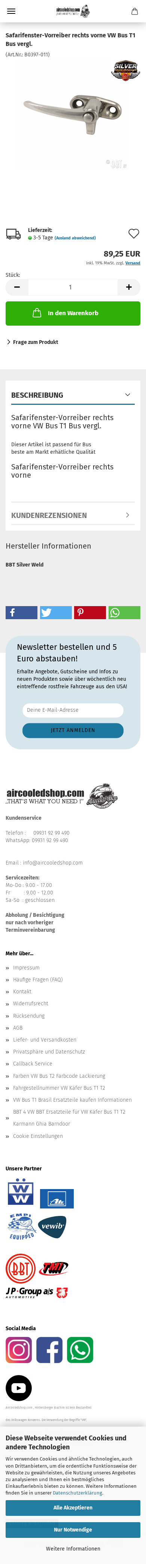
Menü (11, 11)
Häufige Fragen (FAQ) (38, 980)
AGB (17, 1028)
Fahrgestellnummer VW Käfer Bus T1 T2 (59, 1088)
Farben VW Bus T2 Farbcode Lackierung (59, 1076)
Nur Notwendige (73, 1530)
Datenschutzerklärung (77, 1493)
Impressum (26, 968)
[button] (17, 287)
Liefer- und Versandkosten (44, 1040)
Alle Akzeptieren (73, 1508)
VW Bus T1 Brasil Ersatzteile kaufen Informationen (72, 1100)
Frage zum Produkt (35, 342)
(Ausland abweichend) (75, 238)
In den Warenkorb (73, 313)
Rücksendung (29, 1016)
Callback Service (32, 1064)
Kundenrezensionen (49, 515)
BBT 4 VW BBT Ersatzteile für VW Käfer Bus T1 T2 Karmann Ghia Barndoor (69, 1118)
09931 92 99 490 (51, 833)
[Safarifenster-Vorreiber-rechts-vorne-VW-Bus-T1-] (73, 114)
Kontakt (22, 992)
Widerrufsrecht (30, 1003)
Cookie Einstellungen (38, 1136)
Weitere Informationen (73, 1549)
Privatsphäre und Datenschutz (49, 1052)
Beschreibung (37, 395)
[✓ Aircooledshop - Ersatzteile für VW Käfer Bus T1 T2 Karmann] (73, 11)
